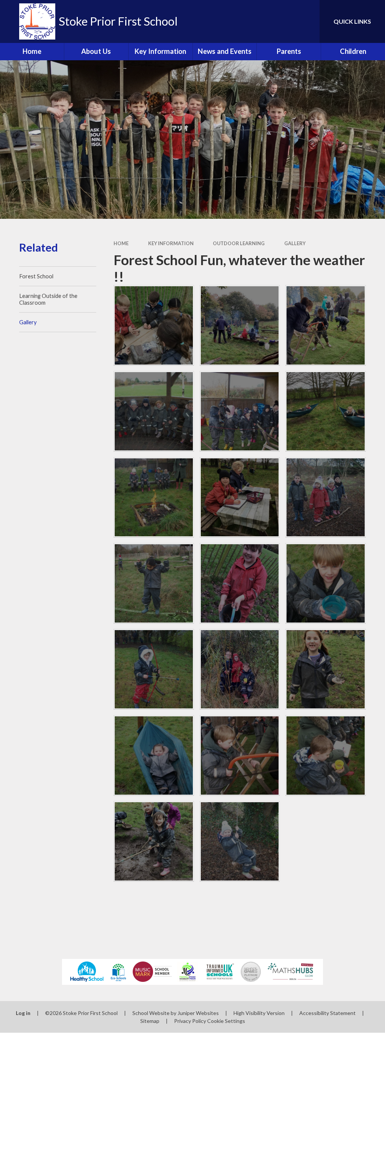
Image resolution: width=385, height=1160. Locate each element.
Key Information (171, 243)
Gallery (295, 243)
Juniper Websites (198, 1013)
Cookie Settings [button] (226, 1021)
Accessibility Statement (327, 1013)
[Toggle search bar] (308, 21)
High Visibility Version (259, 1013)
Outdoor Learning (239, 243)
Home (121, 243)
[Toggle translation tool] (283, 21)
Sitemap (149, 1021)
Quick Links (352, 21)
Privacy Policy (190, 1021)
